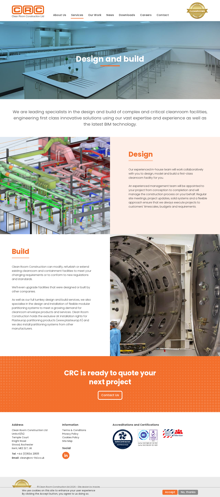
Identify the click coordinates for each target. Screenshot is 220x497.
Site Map (67, 441)
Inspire (96, 486)
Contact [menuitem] (163, 15)
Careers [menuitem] (146, 15)
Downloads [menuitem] (127, 15)
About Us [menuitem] (59, 15)
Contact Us (110, 395)
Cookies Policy (70, 437)
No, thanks (188, 492)
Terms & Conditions (74, 430)
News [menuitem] (110, 15)
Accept (170, 492)
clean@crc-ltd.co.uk (32, 458)
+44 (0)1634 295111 (28, 453)
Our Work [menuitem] (94, 15)
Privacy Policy (70, 433)
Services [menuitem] (77, 15)
